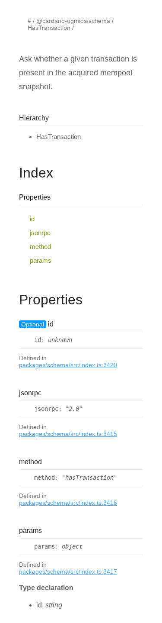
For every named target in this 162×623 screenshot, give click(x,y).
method (40, 246)
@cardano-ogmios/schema (73, 20)
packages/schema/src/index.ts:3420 (68, 365)
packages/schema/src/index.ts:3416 (68, 502)
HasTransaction (49, 27)
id (32, 219)
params (40, 260)
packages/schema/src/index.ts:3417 (68, 571)
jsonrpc (40, 232)
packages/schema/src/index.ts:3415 (68, 433)
